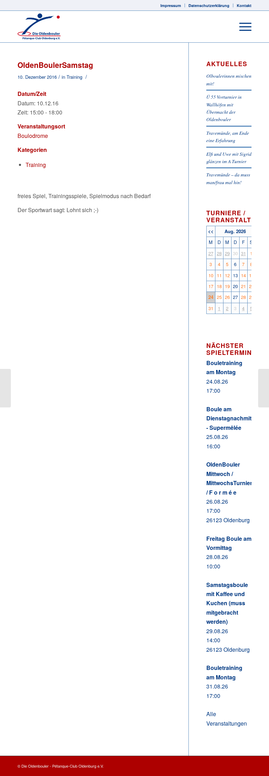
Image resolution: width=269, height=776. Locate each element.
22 (251, 286)
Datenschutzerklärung (208, 5)
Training (74, 77)
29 (227, 253)
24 (210, 297)
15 (251, 275)
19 (227, 286)
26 (227, 297)
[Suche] (225, 26)
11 (219, 275)
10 (210, 275)
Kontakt (244, 5)
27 (210, 253)
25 (219, 297)
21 (243, 286)
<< (211, 231)
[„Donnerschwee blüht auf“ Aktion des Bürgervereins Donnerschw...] (5, 388)
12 (227, 275)
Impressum (170, 5)
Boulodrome (33, 136)
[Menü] (241, 26)
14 (243, 275)
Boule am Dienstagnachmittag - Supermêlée (233, 418)
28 (219, 253)
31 (243, 253)
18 (219, 286)
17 (210, 286)
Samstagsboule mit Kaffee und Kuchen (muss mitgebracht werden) (227, 603)
